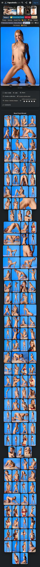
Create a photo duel (24, 96)
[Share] (26, 2)
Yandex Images (13, 100)
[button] (2, 2)
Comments (8, 105)
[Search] (22, 2)
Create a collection (10, 96)
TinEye (7, 100)
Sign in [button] (36, 3)
